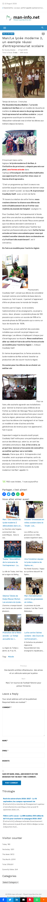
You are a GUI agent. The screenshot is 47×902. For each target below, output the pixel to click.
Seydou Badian (10, 50)
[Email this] (23, 899)
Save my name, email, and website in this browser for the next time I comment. (20, 775)
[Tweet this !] (8, 494)
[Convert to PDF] (30, 899)
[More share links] (22, 494)
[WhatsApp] (18, 494)
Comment (6, 707)
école (11, 657)
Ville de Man (8, 34)
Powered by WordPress (15, 897)
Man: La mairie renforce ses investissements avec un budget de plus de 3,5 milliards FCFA (24, 7)
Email (5, 751)
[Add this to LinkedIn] (13, 494)
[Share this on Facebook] (4, 494)
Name (5, 741)
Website (6, 761)
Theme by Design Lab (33, 897)
